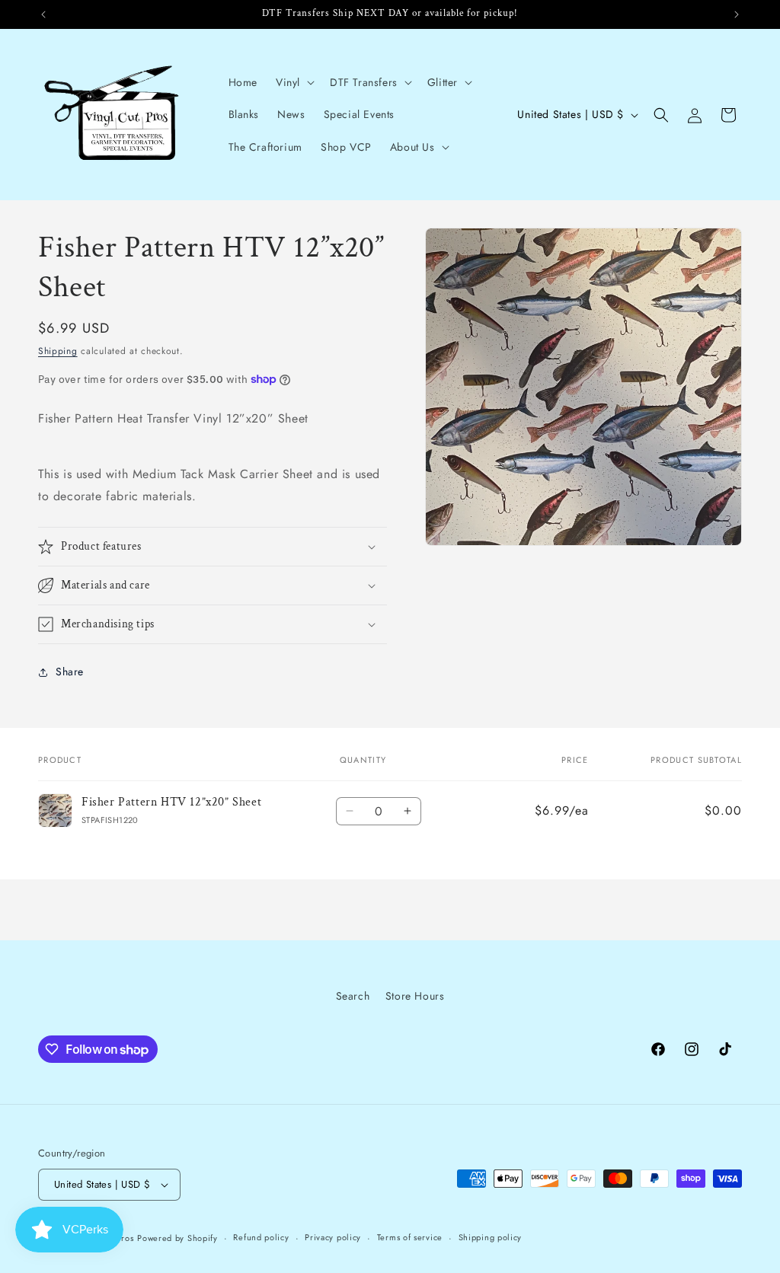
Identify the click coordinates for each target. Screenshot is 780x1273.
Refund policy (261, 1237)
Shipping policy (491, 1237)
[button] (294, 82)
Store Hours (415, 995)
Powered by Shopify (177, 1238)
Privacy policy (333, 1237)
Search (353, 995)
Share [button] (70, 671)
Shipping (58, 351)
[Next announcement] (736, 14)
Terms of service (410, 1237)
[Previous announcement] (43, 14)
